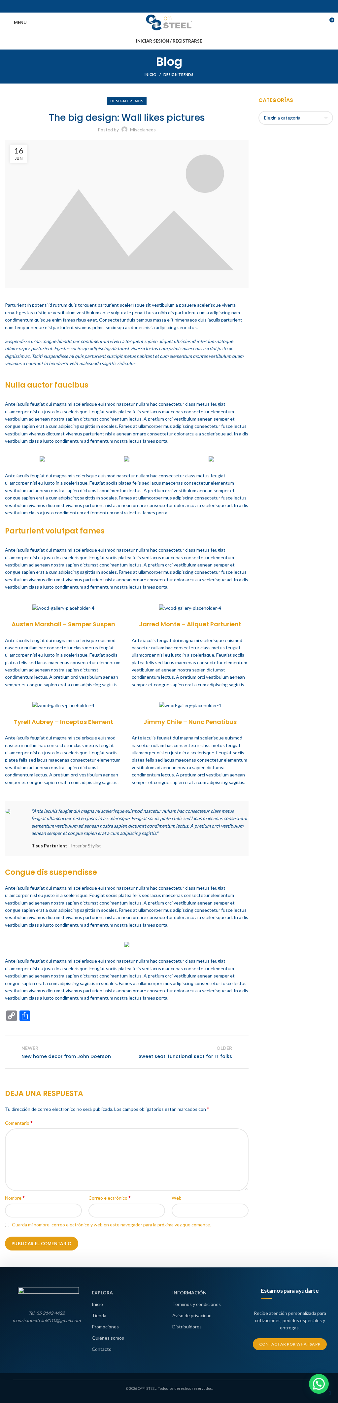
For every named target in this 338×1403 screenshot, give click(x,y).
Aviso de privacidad (192, 1315)
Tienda (99, 1315)
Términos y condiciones (196, 1304)
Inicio (151, 74)
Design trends (178, 74)
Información (189, 1292)
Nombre (15, 1197)
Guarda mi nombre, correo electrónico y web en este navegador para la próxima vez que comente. (111, 1224)
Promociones (105, 1326)
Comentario (19, 1122)
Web (177, 1198)
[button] (319, 1384)
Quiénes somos (108, 1338)
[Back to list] (127, 1052)
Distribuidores (187, 1326)
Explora (102, 1292)
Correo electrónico (109, 1197)
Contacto (102, 1349)
